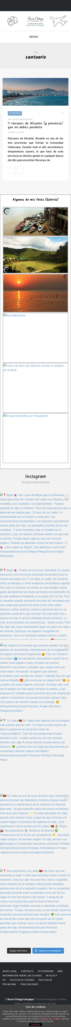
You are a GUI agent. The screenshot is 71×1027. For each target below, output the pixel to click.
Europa (20, 132)
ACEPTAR (35, 1025)
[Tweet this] (35, 170)
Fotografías (45, 971)
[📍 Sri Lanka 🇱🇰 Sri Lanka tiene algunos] (35, 754)
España (11, 132)
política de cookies (50, 1018)
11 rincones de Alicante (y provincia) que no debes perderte (35, 125)
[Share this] (27, 170)
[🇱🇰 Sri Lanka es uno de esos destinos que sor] (35, 829)
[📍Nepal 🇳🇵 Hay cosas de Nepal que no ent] (35, 529)
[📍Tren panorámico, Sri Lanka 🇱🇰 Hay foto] (35, 905)
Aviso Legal (10, 971)
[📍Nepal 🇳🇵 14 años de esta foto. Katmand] (35, 604)
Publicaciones (29, 984)
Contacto (27, 971)
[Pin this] (50, 170)
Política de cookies (22, 980)
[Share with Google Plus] (42, 170)
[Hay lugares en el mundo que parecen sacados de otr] (35, 679)
